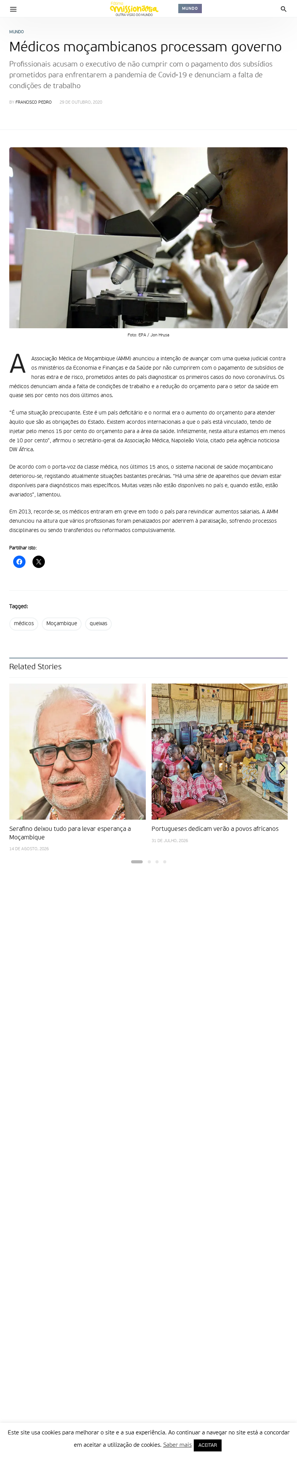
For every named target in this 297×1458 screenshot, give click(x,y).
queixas (98, 623)
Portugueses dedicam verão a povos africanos (215, 829)
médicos (24, 623)
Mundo (190, 8)
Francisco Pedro (33, 103)
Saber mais (177, 1445)
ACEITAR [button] (207, 1445)
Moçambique (61, 623)
